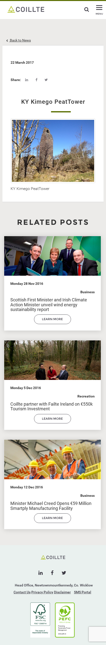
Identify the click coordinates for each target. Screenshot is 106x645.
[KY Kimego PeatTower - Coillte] (25, 9)
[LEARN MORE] (52, 323)
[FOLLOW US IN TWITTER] (64, 573)
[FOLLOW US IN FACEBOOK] (52, 573)
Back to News (20, 40)
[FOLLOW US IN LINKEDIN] (40, 573)
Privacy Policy (42, 592)
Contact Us (22, 592)
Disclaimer (62, 592)
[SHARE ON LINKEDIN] (26, 80)
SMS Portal (82, 592)
